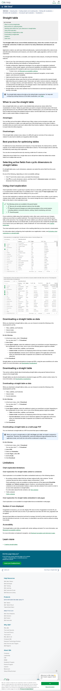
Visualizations (39, 12)
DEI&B (5, 660)
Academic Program (9, 662)
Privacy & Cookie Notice (26, 689)
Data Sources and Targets (11, 643)
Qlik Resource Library (10, 592)
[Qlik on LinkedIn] (52, 679)
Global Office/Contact (10, 671)
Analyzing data (13, 11)
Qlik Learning (7, 588)
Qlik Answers (7, 616)
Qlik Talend (7, 602)
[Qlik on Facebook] (55, 679)
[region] (30, 685)
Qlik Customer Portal (9, 590)
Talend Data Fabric (9, 607)
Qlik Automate (8, 620)
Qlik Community (42, 679)
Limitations (7, 36)
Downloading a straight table (12, 34)
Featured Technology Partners (12, 641)
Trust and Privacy (9, 632)
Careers (6, 666)
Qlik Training (7, 586)
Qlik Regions (7, 645)
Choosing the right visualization (26, 12)
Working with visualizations (45, 11)
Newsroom (7, 669)
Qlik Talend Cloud (9, 605)
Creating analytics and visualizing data (28, 11)
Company (6, 653)
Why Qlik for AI (8, 637)
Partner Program (8, 664)
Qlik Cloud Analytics (9, 613)
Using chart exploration (10, 30)
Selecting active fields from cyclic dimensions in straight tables (20, 28)
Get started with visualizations (10, 12)
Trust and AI (7, 634)
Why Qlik (6, 628)
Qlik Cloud (8, 7)
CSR (5, 657)
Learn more (7, 38)
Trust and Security (9, 630)
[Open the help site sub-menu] (2, 7)
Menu (58, 3)
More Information (50, 687)
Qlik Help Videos (8, 581)
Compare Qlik (7, 639)
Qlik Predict (7, 618)
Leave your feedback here (12, 563)
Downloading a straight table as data (14, 32)
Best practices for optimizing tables (13, 26)
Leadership (7, 655)
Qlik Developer (8, 583)
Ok (50, 683)
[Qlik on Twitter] (49, 679)
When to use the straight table (12, 24)
